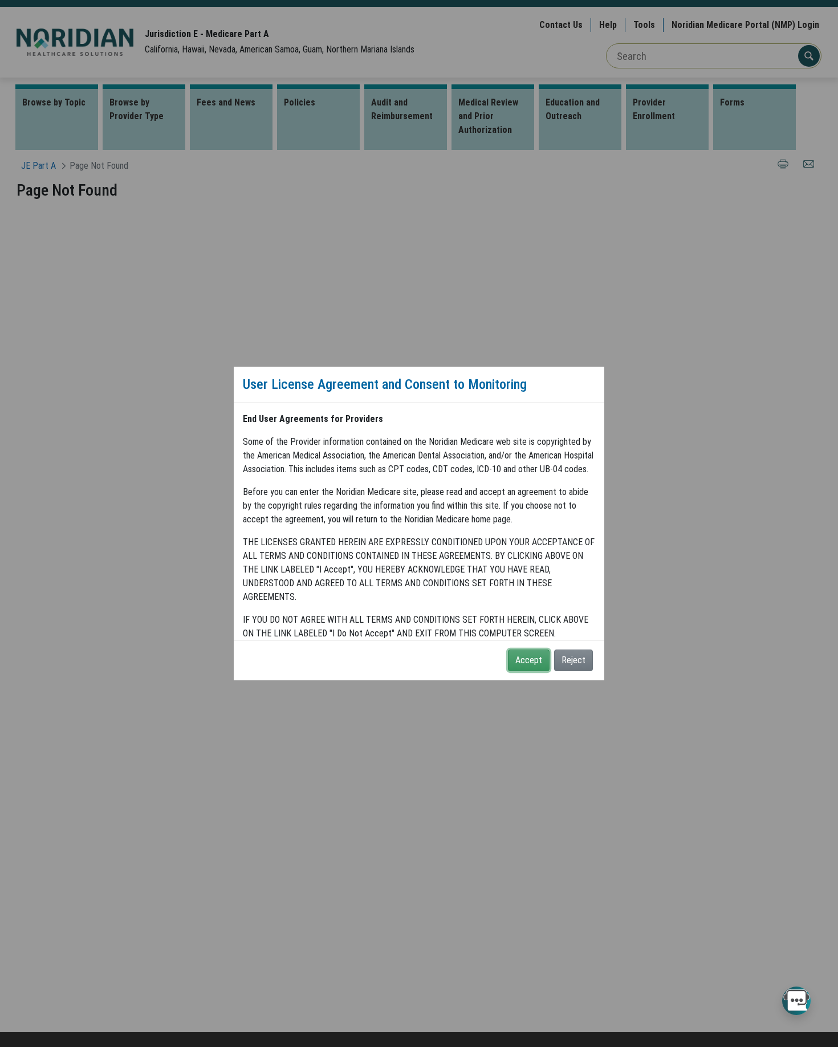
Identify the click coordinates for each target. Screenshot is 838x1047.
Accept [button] (528, 660)
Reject (573, 660)
